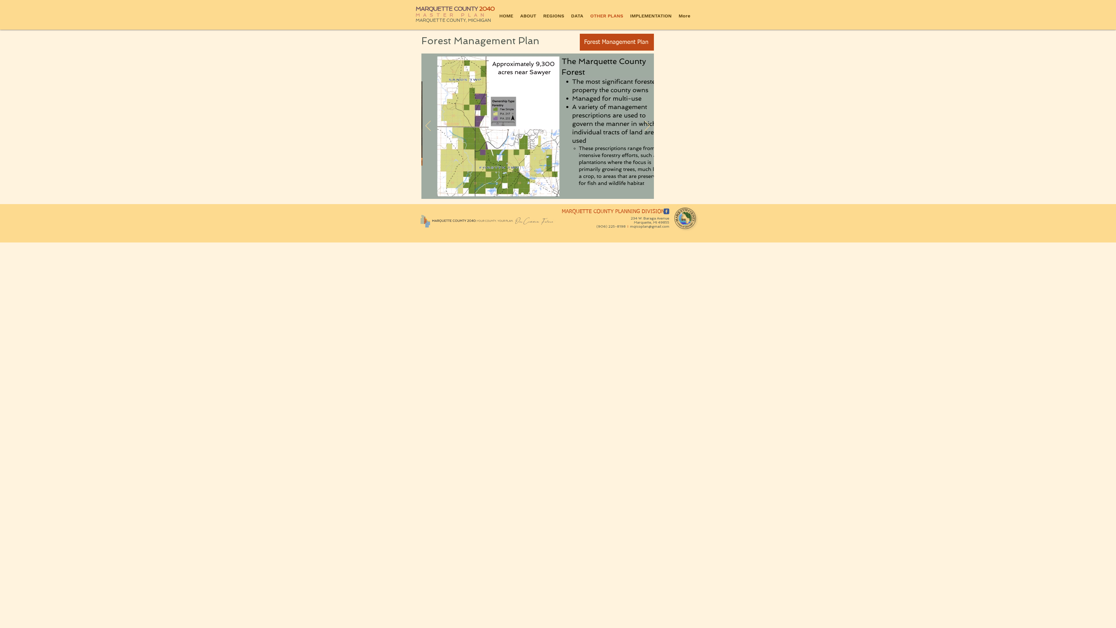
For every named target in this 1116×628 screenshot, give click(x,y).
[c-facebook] (666, 211)
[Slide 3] (545, 193)
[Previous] (428, 126)
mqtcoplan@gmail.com (649, 226)
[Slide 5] (538, 193)
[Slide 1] (522, 193)
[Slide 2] (530, 194)
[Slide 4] (553, 193)
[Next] (647, 126)
